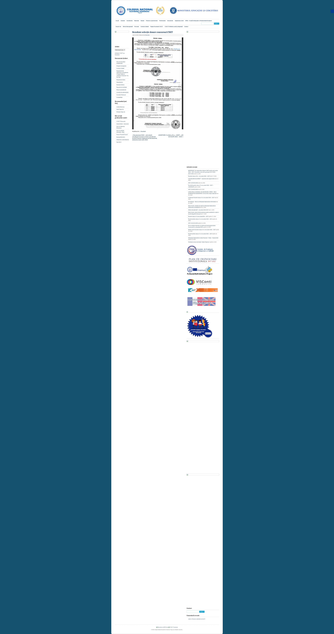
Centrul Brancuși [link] (120, 107)
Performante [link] (162, 20)
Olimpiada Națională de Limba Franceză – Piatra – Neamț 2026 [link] (203, 238)
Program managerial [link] (121, 66)
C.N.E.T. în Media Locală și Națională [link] (174, 26)
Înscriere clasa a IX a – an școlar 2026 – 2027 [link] (199, 176)
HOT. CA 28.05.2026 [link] (193, 189)
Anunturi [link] (123, 20)
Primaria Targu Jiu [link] (120, 112)
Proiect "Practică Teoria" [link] (122, 134)
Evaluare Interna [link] (120, 84)
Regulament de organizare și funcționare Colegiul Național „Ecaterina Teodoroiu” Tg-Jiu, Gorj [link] (122, 74)
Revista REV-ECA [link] (120, 137)
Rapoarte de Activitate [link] (121, 87)
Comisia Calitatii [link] (145, 26)
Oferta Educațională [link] (128, 26)
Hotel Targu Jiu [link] (120, 109)
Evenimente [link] (130, 20)
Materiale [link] (136, 20)
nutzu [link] (189, 619)
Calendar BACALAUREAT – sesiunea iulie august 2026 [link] (201, 178)
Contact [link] (186, 26)
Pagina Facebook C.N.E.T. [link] (156, 26)
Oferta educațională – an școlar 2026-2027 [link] (198, 210)
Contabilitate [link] (119, 97)
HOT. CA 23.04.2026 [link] (193, 223)
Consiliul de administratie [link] (122, 92)
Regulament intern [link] (120, 79)
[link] (140, 17)
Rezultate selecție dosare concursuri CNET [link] (152, 32)
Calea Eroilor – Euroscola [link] (122, 124)
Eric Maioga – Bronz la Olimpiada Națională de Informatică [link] (202, 201)
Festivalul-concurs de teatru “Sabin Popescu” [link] (198, 242)
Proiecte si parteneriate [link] (152, 20)
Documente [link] (170, 20)
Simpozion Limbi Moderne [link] (122, 139)
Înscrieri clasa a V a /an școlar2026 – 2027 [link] (198, 216)
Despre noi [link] (118, 26)
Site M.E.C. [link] (119, 142)
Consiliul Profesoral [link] (121, 95)
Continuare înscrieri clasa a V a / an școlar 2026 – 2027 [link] (201, 197)
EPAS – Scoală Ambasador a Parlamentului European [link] (198, 20)
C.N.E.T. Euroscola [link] (120, 121)
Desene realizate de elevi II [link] (198, 619)
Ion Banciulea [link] (147, 35)
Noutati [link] (142, 20)
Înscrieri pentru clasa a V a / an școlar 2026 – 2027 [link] (200, 219)
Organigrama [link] (119, 82)
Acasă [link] (117, 20)
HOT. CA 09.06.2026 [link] (193, 182)
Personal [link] (136, 26)
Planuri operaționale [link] (121, 89)
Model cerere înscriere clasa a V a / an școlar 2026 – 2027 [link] (202, 229)
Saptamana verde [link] (179, 20)
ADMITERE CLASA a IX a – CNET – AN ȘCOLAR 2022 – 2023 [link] (170, 135)
